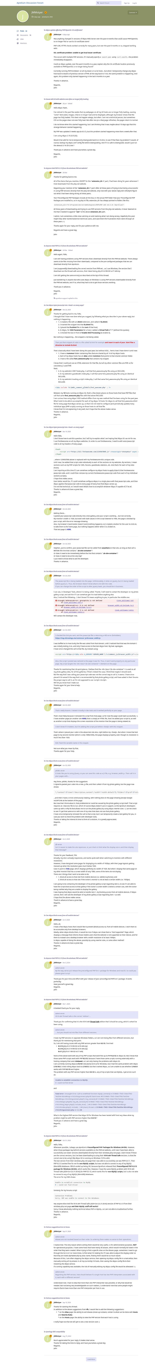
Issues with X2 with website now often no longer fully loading (67, 99)
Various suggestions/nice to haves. (58, 1227)
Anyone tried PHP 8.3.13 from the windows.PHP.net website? (66, 168)
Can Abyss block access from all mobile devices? (62, 505)
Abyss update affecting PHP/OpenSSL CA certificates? (64, 30)
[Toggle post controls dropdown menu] (136, 92)
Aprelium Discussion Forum (30, 2)
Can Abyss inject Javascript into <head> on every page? (65, 305)
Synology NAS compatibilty (55, 1332)
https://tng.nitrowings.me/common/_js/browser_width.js (77, 638)
